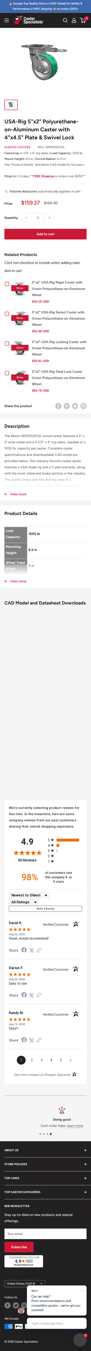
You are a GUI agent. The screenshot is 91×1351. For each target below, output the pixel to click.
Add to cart (46, 234)
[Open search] (65, 20)
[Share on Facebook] (58, 406)
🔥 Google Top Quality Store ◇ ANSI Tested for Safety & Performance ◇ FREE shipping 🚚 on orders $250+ (45, 6)
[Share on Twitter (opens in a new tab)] (31, 951)
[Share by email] (83, 406)
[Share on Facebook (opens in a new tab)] (24, 951)
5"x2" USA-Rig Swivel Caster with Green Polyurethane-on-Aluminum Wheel (58, 318)
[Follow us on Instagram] (24, 1305)
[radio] (65, 840)
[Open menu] (6, 20)
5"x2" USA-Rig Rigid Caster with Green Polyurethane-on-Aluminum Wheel (58, 288)
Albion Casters (17, 147)
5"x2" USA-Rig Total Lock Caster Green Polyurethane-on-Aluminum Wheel (58, 378)
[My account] (74, 20)
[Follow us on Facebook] (7, 1305)
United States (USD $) (21, 1283)
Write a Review (46, 908)
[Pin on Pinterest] (67, 406)
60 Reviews (32, 860)
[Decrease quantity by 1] (26, 217)
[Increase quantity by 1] (49, 217)
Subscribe (19, 1247)
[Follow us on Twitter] (16, 1305)
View (21, 288)
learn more (59, 1126)
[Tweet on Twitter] (75, 406)
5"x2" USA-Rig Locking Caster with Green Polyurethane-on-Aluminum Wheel (59, 348)
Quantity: (11, 218)
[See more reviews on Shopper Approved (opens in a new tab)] (38, 951)
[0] (83, 20)
